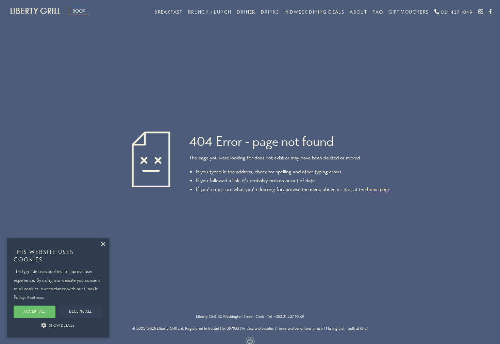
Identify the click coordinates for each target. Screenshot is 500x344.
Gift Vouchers (408, 12)
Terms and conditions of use (300, 328)
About (358, 12)
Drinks (270, 12)
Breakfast (168, 12)
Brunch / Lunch (210, 12)
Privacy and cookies (258, 328)
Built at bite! (358, 328)
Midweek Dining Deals (314, 12)
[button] (58, 325)
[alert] (58, 287)
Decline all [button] (80, 311)
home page (378, 189)
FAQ (377, 12)
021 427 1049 (456, 12)
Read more (35, 297)
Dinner (246, 12)
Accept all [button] (34, 311)
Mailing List (335, 328)
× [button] (102, 244)
